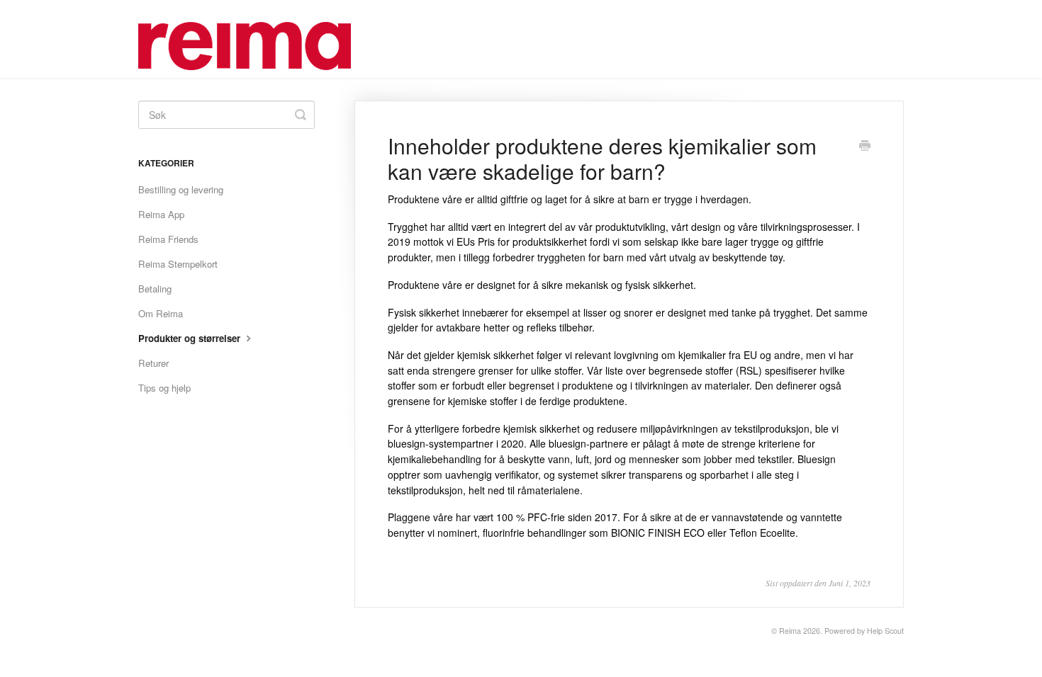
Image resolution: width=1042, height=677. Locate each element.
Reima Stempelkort (178, 264)
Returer (153, 363)
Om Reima (160, 313)
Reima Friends (168, 239)
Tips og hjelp (164, 387)
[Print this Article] (864, 146)
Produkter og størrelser (190, 338)
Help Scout (885, 630)
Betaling (155, 288)
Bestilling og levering (180, 189)
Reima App (161, 214)
